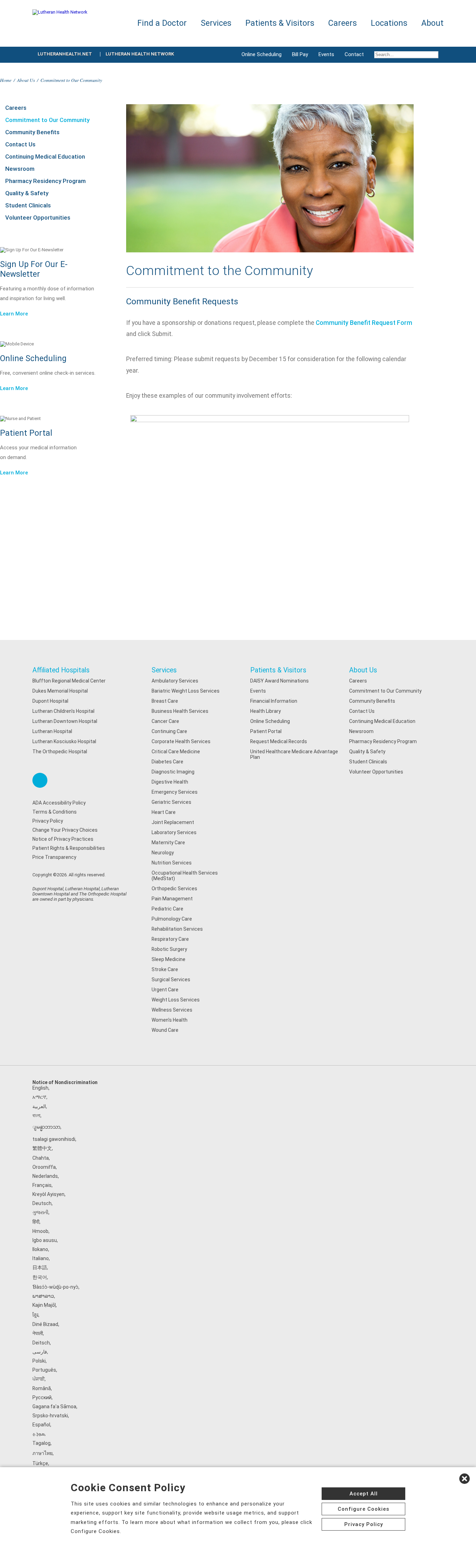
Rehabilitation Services (177, 929)
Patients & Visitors (278, 670)
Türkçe (40, 1463)
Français (42, 1185)
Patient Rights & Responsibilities (68, 848)
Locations (389, 23)
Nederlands (45, 1176)
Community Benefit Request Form (364, 322)
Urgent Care (165, 989)
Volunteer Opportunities (37, 217)
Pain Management (172, 898)
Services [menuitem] (216, 23)
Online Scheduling (261, 54)
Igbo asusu (44, 1240)
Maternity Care (168, 842)
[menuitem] (406, 54)
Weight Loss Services (176, 1000)
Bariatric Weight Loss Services (186, 691)
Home (5, 80)
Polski (39, 1361)
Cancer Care (165, 721)
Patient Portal (266, 731)
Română (41, 1388)
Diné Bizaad (45, 1324)
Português (44, 1370)
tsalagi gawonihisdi (53, 1139)
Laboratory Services (174, 832)
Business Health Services (180, 711)
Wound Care (165, 1030)
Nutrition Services (172, 863)
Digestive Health (170, 782)
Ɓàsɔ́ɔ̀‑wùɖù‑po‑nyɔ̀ (55, 1287)
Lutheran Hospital (52, 731)
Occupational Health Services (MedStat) (185, 875)
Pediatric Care (167, 909)
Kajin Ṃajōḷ (44, 1305)
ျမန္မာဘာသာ (46, 1127)
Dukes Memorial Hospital (60, 691)
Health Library (265, 711)
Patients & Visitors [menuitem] (279, 23)
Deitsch (41, 1343)
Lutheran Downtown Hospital (64, 721)
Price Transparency (54, 857)
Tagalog (41, 1443)
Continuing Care (169, 731)
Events (326, 54)
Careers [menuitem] (342, 23)
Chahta (40, 1158)
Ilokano (40, 1249)
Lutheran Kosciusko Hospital (64, 741)
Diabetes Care (167, 761)
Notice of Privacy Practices (62, 839)
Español (41, 1424)
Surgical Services (171, 979)
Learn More (14, 314)
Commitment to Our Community (47, 119)
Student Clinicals (28, 205)
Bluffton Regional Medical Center (69, 681)
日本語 (39, 1267)
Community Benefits (32, 132)
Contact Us (20, 144)
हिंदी (35, 1222)
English (40, 1088)
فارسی (39, 1352)
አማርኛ (39, 1097)
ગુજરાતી (40, 1212)
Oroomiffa (44, 1167)
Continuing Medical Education (45, 156)
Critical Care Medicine (176, 751)
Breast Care (165, 701)
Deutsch (42, 1203)
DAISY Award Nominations (279, 681)
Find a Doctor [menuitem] (162, 23)
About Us (26, 80)
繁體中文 (42, 1148)
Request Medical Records (278, 741)
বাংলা (36, 1115)
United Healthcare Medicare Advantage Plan (294, 754)
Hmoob (40, 1231)
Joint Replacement (173, 822)
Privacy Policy (47, 821)
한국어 (39, 1277)
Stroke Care (165, 969)
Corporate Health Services (181, 741)
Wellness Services (172, 1010)
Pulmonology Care (172, 919)
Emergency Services (175, 792)
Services (164, 670)
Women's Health (169, 1020)
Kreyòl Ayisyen (48, 1194)
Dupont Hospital (50, 701)
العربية (39, 1106)
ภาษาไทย (42, 1453)
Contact (354, 54)
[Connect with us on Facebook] (39, 780)
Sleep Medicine (168, 959)
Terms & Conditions (54, 812)
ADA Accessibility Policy (59, 803)
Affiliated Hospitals (61, 670)
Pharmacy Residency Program (45, 180)
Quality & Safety (26, 193)
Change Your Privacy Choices (65, 830)
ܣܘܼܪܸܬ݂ (38, 1433)
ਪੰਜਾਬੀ (38, 1379)
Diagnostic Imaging (173, 772)
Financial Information (273, 701)
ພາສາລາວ (43, 1296)
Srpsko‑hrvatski (50, 1415)
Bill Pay (300, 54)
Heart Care (164, 812)
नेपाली (37, 1333)
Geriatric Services (171, 802)
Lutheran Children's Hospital (63, 711)
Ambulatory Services (175, 681)
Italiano (40, 1258)
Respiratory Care (170, 939)
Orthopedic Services (174, 888)
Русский (42, 1397)
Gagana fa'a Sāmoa (54, 1406)
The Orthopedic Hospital (59, 751)
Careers (15, 107)
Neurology (163, 852)
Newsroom (19, 168)
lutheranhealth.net (65, 53)
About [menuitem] (432, 23)
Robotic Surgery (169, 949)
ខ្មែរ (35, 1315)
